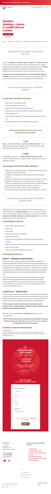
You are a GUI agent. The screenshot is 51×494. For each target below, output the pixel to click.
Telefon (16, 402)
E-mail (15, 395)
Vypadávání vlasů (33, 449)
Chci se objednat (8, 34)
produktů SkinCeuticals (34, 321)
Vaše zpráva (17, 408)
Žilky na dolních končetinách (35, 456)
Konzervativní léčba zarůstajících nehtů (38, 458)
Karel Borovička (7, 484)
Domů (4, 41)
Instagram (14, 460)
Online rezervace (25, 370)
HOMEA (8, 7)
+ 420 (25, 359)
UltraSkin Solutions (7, 330)
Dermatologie (18, 41)
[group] (25, 3)
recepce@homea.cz (8, 315)
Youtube (5, 460)
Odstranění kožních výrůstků (35, 450)
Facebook (9, 460)
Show (46, 333)
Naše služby (10, 41)
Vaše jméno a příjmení (19, 388)
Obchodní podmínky (33, 460)
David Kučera (15, 484)
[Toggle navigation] (47, 7)
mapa (13, 449)
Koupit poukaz (8, 37)
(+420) (36, 7)
